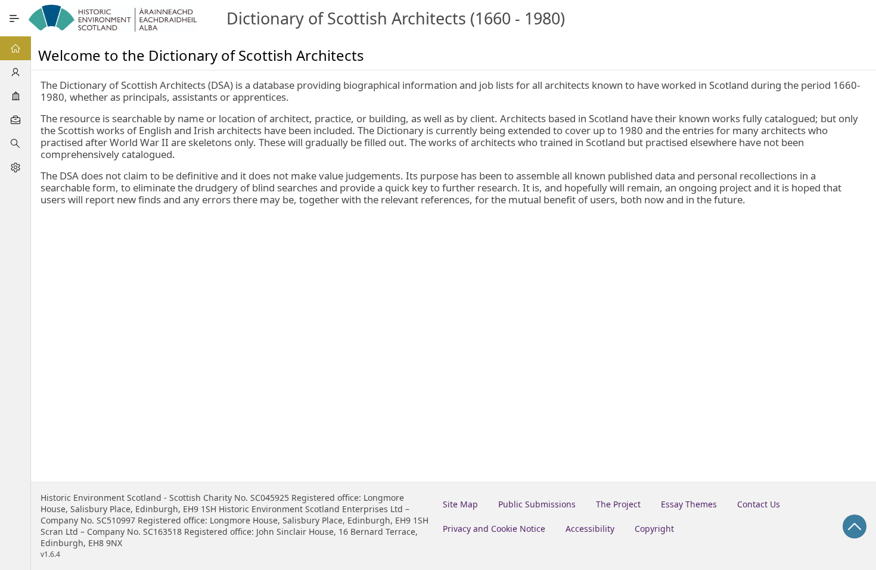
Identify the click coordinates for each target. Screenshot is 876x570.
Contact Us (758, 504)
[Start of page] (854, 526)
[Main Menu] (14, 18)
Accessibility (590, 528)
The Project (618, 504)
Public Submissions (537, 504)
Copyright (654, 528)
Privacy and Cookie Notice (494, 528)
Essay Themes (689, 504)
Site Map (460, 504)
